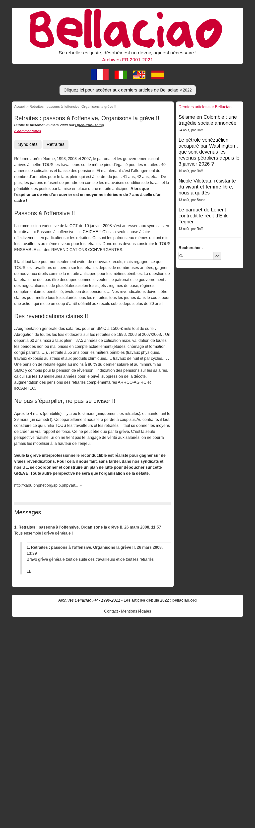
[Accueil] (127, 28)
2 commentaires (27, 131)
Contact (111, 611)
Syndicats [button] (28, 144)
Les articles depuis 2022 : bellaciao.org (160, 600)
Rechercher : (191, 248)
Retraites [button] (55, 144)
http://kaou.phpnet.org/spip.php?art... (46, 485)
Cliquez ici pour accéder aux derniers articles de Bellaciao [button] (128, 90)
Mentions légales (136, 611)
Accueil (19, 106)
